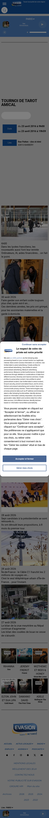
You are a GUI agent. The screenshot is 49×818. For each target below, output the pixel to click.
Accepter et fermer (24, 458)
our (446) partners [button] (16, 358)
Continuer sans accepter (34, 344)
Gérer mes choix (24, 467)
